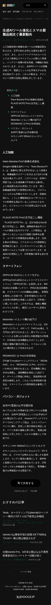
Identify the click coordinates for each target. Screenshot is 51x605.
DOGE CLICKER (40, 587)
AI (18, 40)
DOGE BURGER (31, 589)
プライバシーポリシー (13, 587)
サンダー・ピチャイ (21, 542)
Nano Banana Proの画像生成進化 (27, 99)
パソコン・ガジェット (22, 128)
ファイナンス (27, 12)
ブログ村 (33, 491)
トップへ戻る (26, 572)
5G (15, 40)
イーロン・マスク (20, 520)
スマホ (32, 40)
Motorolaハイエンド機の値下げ (26, 120)
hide (14, 90)
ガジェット (24, 40)
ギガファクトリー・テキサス (13, 523)
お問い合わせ (27, 587)
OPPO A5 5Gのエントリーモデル (27, 116)
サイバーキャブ (31, 523)
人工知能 (15, 95)
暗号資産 (16, 12)
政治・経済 (7, 12)
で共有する (27, 483)
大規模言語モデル (20, 560)
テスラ (40, 523)
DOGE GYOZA (18, 589)
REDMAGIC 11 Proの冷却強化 (25, 124)
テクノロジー (39, 12)
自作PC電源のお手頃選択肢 (24, 132)
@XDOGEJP (27, 596)
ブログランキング (20, 491)
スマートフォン (18, 112)
